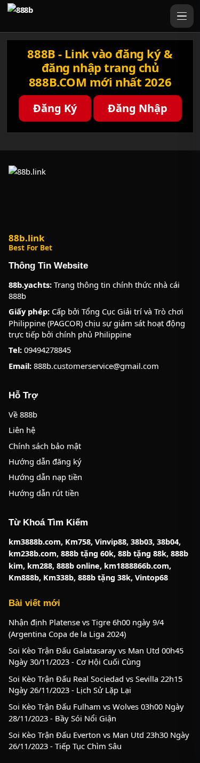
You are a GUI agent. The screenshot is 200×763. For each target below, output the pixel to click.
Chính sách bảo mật (45, 446)
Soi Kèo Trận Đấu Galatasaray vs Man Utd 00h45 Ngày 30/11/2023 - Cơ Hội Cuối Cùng (96, 656)
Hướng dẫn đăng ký (45, 461)
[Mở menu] (182, 16)
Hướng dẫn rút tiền (44, 492)
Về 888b (23, 414)
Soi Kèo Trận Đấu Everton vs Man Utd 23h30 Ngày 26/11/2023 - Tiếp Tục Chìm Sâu (99, 740)
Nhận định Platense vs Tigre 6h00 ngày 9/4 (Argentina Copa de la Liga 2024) (86, 628)
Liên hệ (22, 429)
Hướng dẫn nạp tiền (45, 476)
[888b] (86, 16)
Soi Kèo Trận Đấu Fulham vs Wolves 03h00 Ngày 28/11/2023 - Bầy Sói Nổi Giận (96, 712)
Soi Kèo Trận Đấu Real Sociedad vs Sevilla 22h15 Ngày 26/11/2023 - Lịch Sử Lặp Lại (95, 684)
